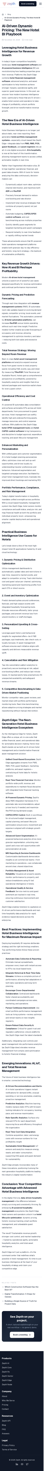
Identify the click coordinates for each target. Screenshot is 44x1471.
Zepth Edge (7, 1380)
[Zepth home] (9, 3)
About (4, 1396)
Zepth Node (7, 1384)
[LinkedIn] (17, 1464)
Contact (5, 1409)
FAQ (4, 1429)
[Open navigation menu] (40, 3)
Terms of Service (9, 1449)
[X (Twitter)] (27, 1464)
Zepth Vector (7, 1376)
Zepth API (6, 1421)
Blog (9, 14)
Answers (5, 1433)
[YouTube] (22, 1464)
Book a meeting (27, 4)
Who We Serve (8, 1400)
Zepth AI (5, 1363)
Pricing (5, 1405)
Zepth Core (6, 1367)
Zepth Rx (6, 1372)
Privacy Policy (8, 1445)
